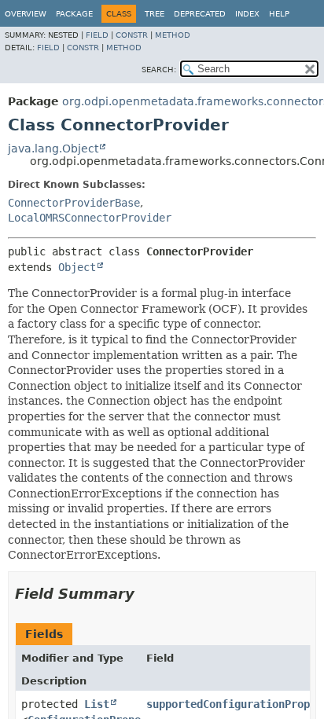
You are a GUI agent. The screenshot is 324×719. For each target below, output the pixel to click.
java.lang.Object (53, 148)
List (96, 704)
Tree (154, 13)
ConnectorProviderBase (74, 202)
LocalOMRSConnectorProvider (89, 217)
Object (77, 267)
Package (74, 13)
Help (279, 13)
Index (247, 13)
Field (97, 35)
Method (172, 35)
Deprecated (200, 13)
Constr (132, 35)
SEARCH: (159, 69)
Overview (25, 13)
